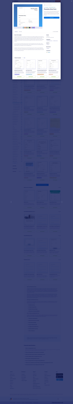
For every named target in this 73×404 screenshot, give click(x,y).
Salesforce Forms (55, 40)
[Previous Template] (11, 202)
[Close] (71, 1)
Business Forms (51, 74)
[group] (19, 69)
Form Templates (46, 7)
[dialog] (36, 202)
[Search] (45, 5)
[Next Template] (62, 202)
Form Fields (20, 31)
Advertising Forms (17, 74)
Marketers (48, 44)
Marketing (48, 48)
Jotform (49, 52)
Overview (16, 31)
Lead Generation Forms (52, 7)
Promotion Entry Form (50, 9)
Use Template (52, 17)
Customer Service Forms (41, 74)
